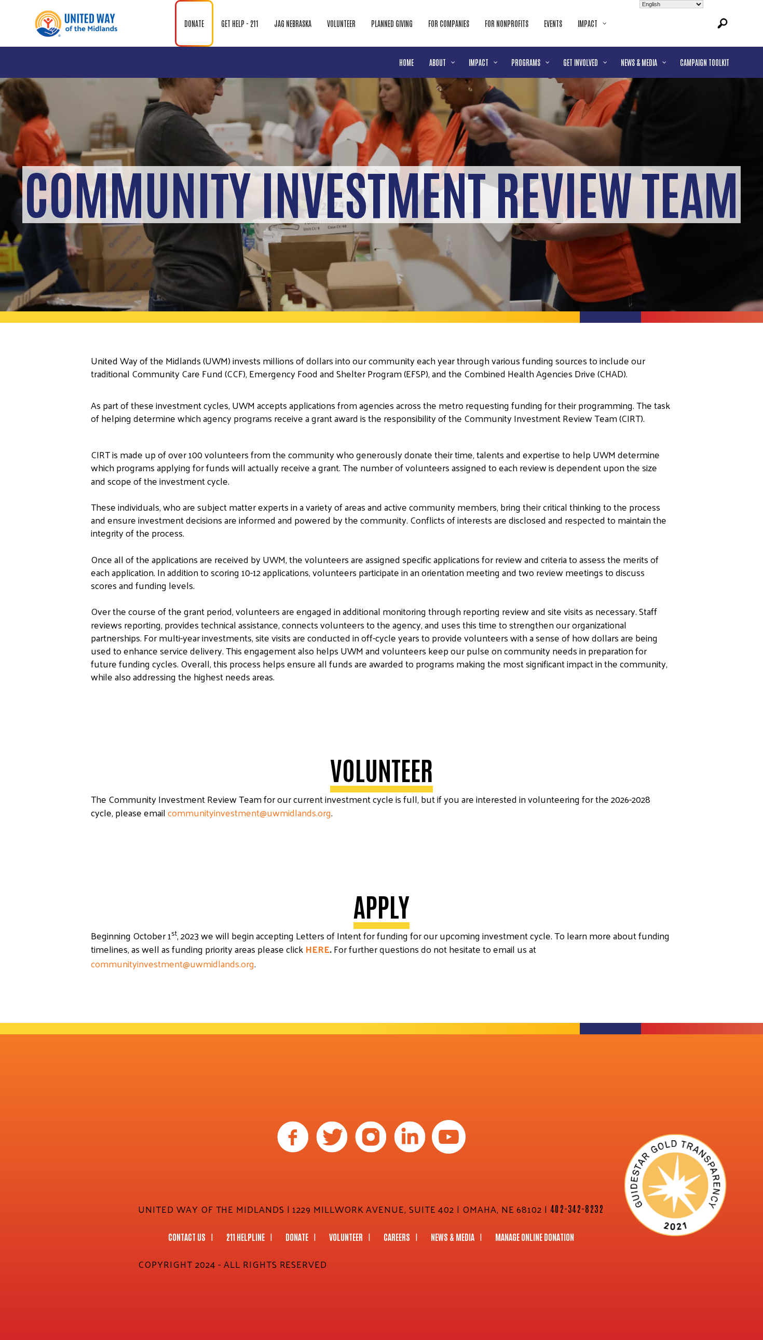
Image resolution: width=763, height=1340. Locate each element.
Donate (296, 1237)
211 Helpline (245, 1237)
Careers (397, 1237)
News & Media (452, 1237)
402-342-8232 (577, 1208)
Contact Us (187, 1237)
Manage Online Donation (534, 1237)
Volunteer (346, 1237)
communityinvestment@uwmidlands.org (249, 812)
